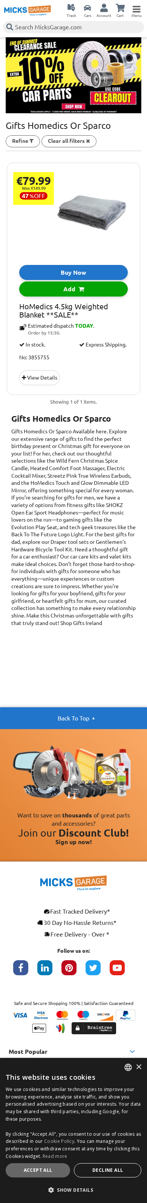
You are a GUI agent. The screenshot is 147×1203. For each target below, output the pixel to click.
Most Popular (28, 1051)
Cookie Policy (59, 1141)
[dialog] (73, 1130)
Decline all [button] (107, 1170)
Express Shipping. (105, 344)
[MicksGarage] (27, 10)
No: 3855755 (34, 357)
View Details (41, 378)
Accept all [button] (38, 1170)
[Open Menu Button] (136, 7)
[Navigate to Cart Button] (120, 7)
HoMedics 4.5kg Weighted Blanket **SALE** (63, 311)
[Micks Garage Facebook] (25, 971)
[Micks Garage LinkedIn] (49, 971)
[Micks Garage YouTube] (122, 971)
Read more (55, 1156)
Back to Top (73, 718)
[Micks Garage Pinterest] (73, 971)
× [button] (138, 1067)
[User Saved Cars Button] (87, 7)
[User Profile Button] (104, 7)
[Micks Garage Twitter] (98, 971)
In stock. (34, 344)
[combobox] (128, 1067)
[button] (73, 1189)
